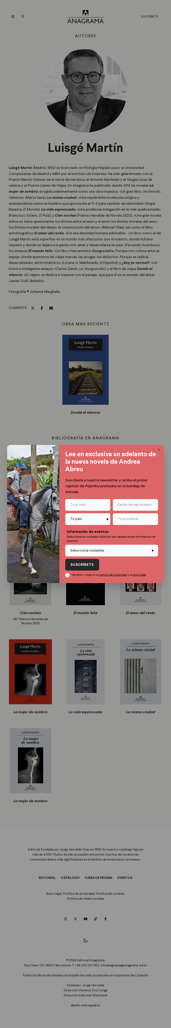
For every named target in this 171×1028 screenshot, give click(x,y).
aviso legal (139, 574)
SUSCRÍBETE (82, 565)
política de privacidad (113, 574)
